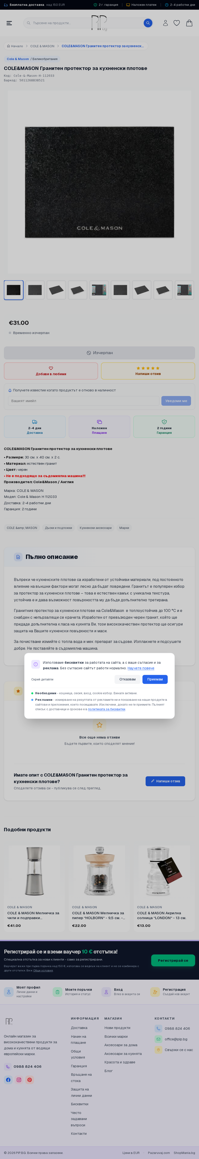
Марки (124, 528)
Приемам (155, 679)
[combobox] (88, 23)
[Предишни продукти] (5, 887)
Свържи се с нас (179, 1049)
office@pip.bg (176, 1039)
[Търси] (148, 23)
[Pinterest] (29, 1079)
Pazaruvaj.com (159, 1153)
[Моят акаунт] (165, 23)
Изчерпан (103, 352)
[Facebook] (8, 1079)
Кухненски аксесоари (96, 528)
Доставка (79, 1027)
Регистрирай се (173, 960)
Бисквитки (79, 1104)
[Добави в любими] (58, 847)
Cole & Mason (32, 59)
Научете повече (141, 668)
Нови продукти (117, 1027)
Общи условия (43, 970)
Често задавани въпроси (79, 1118)
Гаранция (79, 1066)
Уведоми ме (176, 400)
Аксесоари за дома (120, 1045)
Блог (108, 1070)
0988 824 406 (177, 1028)
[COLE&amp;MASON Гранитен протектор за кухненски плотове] (120, 290)
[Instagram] (19, 1079)
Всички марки (116, 1036)
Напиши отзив (168, 781)
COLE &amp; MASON (22, 528)
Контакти (79, 1133)
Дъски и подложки (58, 528)
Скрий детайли (42, 679)
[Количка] (189, 23)
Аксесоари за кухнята (123, 1053)
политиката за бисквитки (106, 709)
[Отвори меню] (9, 23)
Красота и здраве (119, 1062)
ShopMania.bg (184, 1153)
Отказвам (127, 679)
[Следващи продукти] (194, 887)
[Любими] (176, 23)
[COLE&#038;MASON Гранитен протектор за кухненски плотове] (14, 290)
